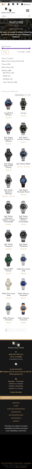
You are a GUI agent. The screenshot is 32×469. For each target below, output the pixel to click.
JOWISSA (6, 79)
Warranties (16, 412)
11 (22, 330)
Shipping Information (16, 409)
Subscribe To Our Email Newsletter (16, 398)
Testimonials (16, 418)
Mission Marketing (21, 467)
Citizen (4, 64)
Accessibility (27, 463)
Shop (16, 406)
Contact (16, 421)
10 (20, 330)
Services (16, 403)
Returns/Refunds (16, 415)
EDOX (5, 76)
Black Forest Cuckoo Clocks (11, 61)
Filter (5, 52)
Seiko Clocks (6, 67)
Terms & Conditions (7, 463)
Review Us (27, 4)
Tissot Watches (8, 82)
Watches (4, 70)
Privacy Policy (18, 463)
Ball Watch (7, 73)
